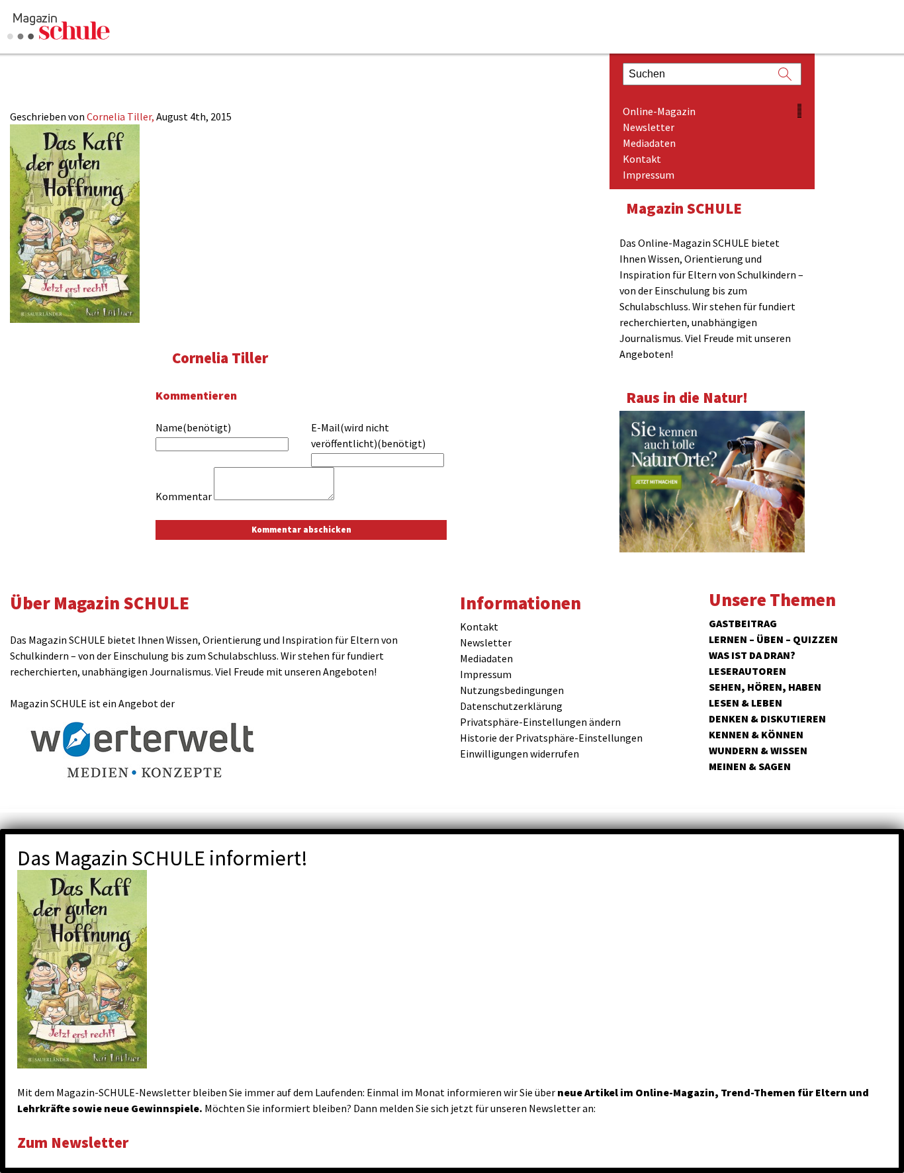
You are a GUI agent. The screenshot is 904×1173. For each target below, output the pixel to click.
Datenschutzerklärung (511, 706)
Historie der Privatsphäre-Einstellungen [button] (551, 737)
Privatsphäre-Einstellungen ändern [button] (540, 721)
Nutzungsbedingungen (512, 690)
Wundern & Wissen (758, 750)
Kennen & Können (756, 734)
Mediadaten (649, 143)
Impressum (648, 174)
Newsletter (648, 127)
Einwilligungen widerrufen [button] (519, 753)
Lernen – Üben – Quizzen (773, 639)
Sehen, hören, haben (765, 686)
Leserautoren (747, 670)
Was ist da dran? (752, 655)
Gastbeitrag (743, 623)
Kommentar (184, 496)
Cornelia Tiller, (121, 116)
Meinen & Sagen (750, 766)
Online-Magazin (659, 111)
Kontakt (642, 158)
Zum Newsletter (72, 1142)
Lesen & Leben (745, 702)
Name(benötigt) (193, 427)
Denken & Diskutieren (767, 718)
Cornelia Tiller (220, 357)
